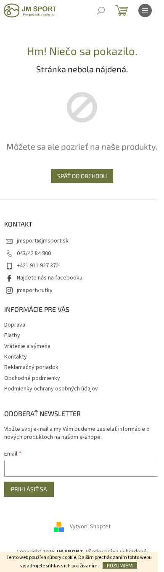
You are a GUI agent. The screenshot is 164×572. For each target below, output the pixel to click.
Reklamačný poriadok (31, 367)
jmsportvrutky (35, 290)
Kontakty (15, 357)
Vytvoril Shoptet (90, 526)
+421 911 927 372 (38, 265)
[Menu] (145, 10)
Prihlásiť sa (29, 489)
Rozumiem (120, 565)
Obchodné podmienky (32, 378)
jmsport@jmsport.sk (43, 241)
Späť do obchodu (82, 175)
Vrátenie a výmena (27, 346)
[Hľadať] (101, 10)
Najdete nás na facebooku (49, 278)
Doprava (14, 325)
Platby (12, 335)
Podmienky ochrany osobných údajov (51, 389)
